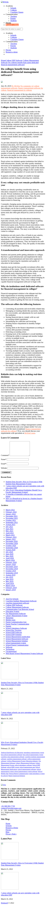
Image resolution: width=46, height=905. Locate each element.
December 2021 (12, 516)
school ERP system (13, 767)
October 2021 (11, 520)
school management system (16, 643)
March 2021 (10, 535)
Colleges (13, 10)
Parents (13, 19)
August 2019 (10, 575)
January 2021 (11, 539)
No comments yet (26, 86)
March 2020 (10, 560)
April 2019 (10, 583)
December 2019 (12, 567)
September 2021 (12, 522)
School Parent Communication (17, 645)
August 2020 (10, 550)
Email (3, 464)
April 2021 (10, 533)
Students (13, 21)
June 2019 (9, 579)
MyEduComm (29, 433)
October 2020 (11, 546)
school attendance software (23, 765)
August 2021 (10, 525)
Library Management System (16, 616)
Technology (10, 649)
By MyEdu (16, 86)
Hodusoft (4, 903)
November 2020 (12, 543)
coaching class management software (12, 757)
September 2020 (12, 548)
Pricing (8, 23)
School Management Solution (17, 641)
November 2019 (12, 569)
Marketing (9, 618)
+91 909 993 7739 (8, 806)
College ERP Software (14, 605)
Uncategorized (11, 651)
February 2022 (11, 512)
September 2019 (12, 573)
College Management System (16, 761)
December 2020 (12, 541)
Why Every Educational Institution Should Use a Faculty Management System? (24, 491)
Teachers (13, 16)
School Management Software (17, 639)
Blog (7, 832)
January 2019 (11, 590)
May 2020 (9, 556)
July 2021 (9, 527)
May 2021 (9, 531)
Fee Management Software (16, 614)
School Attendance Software (16, 628)
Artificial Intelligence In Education (12, 752)
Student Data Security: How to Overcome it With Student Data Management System (24, 483)
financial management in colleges (19, 90)
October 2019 (11, 571)
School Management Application (18, 637)
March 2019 (10, 586)
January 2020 (11, 564)
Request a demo (12, 25)
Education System (12, 611)
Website (4, 468)
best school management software (11, 755)
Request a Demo (12, 828)
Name (3, 459)
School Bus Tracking (13, 630)
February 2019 (11, 588)
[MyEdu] (4, 2)
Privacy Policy (11, 834)
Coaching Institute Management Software (21, 601)
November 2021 (12, 518)
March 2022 (10, 510)
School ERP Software (14, 632)
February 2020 (11, 562)
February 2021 (11, 537)
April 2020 (10, 558)
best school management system (33, 755)
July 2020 (9, 552)
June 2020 (9, 554)
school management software (27, 769)
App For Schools (12, 599)
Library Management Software (25, 763)
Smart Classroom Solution (16, 776)
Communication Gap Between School (20, 609)
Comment (5, 455)
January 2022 (11, 514)
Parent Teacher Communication (17, 624)
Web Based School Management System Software (24, 653)
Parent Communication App (16, 622)
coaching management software (17, 603)
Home (8, 824)
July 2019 (9, 577)
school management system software (25, 771)
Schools (13, 8)
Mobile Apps (10, 620)
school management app (27, 767)
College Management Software (17, 607)
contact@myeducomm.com (11, 808)
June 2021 (9, 529)
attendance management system (34, 752)
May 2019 (9, 581)
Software (9, 647)
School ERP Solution (13, 635)
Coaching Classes (16, 12)
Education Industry (32, 761)
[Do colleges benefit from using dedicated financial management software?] (2, 82)
